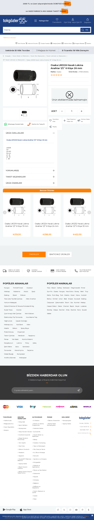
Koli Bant (20, 324)
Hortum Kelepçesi (10, 302)
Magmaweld (75, 288)
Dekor (60, 306)
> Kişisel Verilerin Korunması (23, 439)
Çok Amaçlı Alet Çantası (12, 313)
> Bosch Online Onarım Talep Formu (25, 472)
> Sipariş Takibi (22, 463)
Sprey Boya (25, 328)
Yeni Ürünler (21, 43)
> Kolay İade (21, 422)
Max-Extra (69, 291)
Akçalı (77, 306)
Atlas (67, 310)
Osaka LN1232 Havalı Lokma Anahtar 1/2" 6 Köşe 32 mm (77, 225)
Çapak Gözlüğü (21, 321)
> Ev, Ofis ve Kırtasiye (38, 452)
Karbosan (66, 288)
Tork (61, 295)
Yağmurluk (8, 321)
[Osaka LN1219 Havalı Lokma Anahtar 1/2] (17, 207)
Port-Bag (55, 295)
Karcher (62, 310)
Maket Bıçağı (8, 354)
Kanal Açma (19, 350)
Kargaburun (8, 343)
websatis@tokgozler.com (84, 433)
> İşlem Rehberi (22, 425)
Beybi (72, 306)
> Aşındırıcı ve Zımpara (39, 459)
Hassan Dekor (52, 306)
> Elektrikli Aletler (37, 428)
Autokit (84, 295)
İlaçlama (30, 350)
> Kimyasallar (36, 462)
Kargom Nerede (79, 43)
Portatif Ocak (18, 288)
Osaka (56, 291)
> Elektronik (36, 473)
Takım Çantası (9, 335)
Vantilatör (26, 347)
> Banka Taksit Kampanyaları (51, 424)
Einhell (55, 299)
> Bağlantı (35, 483)
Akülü (26, 291)
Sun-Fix (49, 291)
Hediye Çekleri (57, 43)
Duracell (77, 299)
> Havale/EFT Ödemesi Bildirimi (24, 459)
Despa (55, 310)
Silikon (14, 328)
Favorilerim (57, 22)
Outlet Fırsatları (45, 43)
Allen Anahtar (31, 299)
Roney (77, 291)
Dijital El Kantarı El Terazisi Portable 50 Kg (19, 306)
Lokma (19, 343)
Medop (83, 302)
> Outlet (34, 496)
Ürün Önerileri (14, 183)
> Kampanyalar (66, 420)
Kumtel (76, 302)
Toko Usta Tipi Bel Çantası (13, 299)
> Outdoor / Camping (38, 443)
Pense (6, 339)
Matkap (7, 291)
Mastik (6, 328)
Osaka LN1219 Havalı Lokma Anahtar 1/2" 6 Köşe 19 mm (17, 225)
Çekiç (34, 343)
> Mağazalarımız (8, 424)
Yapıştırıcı (31, 335)
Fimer (83, 288)
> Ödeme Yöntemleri (53, 420)
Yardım (89, 43)
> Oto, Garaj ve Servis (38, 449)
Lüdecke (83, 306)
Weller (49, 313)
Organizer (21, 332)
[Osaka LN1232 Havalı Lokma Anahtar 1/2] (77, 207)
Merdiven (21, 335)
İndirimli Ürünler (33, 43)
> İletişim (6, 430)
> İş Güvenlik (36, 431)
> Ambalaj (35, 480)
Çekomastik (59, 302)
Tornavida (7, 350)
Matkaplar (23, 358)
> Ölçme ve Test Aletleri (39, 470)
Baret (15, 295)
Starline (73, 310)
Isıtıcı (17, 347)
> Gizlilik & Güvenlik (24, 435)
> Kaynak (35, 476)
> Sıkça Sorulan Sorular (25, 431)
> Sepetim (21, 456)
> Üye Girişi (21, 446)
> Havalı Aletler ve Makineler (37, 435)
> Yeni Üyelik (22, 443)
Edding (6, 295)
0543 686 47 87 (84, 430)
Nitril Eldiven (29, 313)
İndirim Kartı (68, 43)
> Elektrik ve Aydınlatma (36, 466)
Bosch (54, 288)
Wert (82, 291)
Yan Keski (15, 339)
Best (65, 299)
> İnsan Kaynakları (8, 427)
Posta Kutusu (9, 332)
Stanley (49, 310)
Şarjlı (33, 291)
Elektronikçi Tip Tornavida (13, 317)
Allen (28, 324)
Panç (27, 343)
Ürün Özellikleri (15, 133)
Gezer (72, 295)
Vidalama (16, 291)
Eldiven (23, 295)
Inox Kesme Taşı (31, 317)
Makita (66, 295)
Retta (49, 295)
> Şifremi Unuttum (23, 449)
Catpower (50, 302)
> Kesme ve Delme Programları (38, 424)
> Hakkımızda (7, 420)
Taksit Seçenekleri (16, 177)
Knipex (70, 299)
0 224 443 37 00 (84, 426)
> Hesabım (21, 452)
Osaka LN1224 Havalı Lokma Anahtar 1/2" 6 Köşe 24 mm (47, 225)
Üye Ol (79, 22)
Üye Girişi (67, 22)
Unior (61, 299)
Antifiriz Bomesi (10, 358)
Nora (79, 310)
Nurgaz (7, 288)
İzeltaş (59, 288)
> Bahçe (34, 439)
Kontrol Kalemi (27, 339)
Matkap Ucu (8, 324)
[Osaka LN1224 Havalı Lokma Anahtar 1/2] (47, 207)
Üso (71, 302)
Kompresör (21, 354)
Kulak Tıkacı (8, 310)
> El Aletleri (35, 420)
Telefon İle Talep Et (38, 124)
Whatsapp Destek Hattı (16, 124)
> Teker (34, 499)
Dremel (66, 306)
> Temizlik (35, 456)
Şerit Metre (8, 347)
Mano (78, 295)
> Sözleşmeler (22, 428)
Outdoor (30, 288)
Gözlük (18, 310)
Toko (48, 288)
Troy (86, 291)
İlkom (67, 302)
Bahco (49, 299)
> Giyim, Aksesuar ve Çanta (38, 491)
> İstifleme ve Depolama (36, 487)
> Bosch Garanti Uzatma (22, 467)
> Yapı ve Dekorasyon (38, 446)
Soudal (84, 310)
